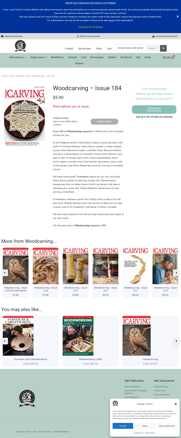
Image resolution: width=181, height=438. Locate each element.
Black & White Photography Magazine (136, 392)
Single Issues (37, 57)
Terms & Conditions (162, 395)
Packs (148, 57)
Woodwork (126, 57)
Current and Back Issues (19, 76)
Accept (123, 426)
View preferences (167, 426)
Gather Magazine (132, 397)
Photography (97, 57)
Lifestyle (72, 57)
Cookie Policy (138, 433)
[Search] (163, 48)
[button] (175, 404)
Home (4, 76)
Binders (79, 63)
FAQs (99, 48)
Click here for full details (90, 27)
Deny (144, 426)
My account (85, 48)
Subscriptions (16, 57)
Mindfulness (57, 57)
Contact (69, 48)
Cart (109, 48)
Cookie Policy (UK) (161, 387)
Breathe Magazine (132, 387)
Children (112, 57)
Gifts (138, 57)
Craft (83, 57)
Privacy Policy (150, 433)
